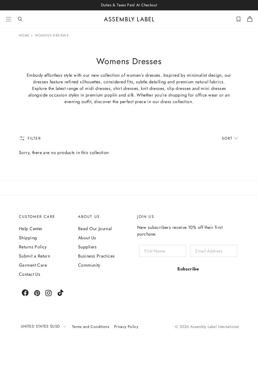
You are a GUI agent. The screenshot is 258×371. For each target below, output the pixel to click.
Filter (34, 138)
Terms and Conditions (90, 326)
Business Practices (96, 256)
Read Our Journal (95, 228)
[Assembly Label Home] (129, 19)
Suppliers (87, 247)
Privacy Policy (126, 326)
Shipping (28, 238)
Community (89, 265)
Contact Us (29, 274)
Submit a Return (34, 256)
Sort (227, 138)
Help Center (31, 228)
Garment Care (33, 265)
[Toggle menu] (8, 19)
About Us (87, 238)
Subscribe (188, 269)
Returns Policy (33, 247)
